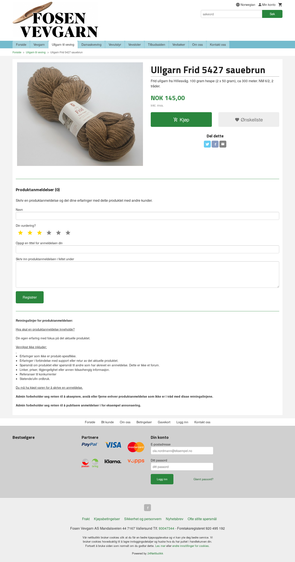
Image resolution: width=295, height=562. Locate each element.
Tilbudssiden (156, 44)
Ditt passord (159, 460)
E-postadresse (161, 444)
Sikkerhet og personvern (143, 518)
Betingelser (144, 422)
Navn (19, 209)
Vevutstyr (115, 44)
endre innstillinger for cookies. (191, 546)
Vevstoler (134, 44)
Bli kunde (107, 422)
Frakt (86, 518)
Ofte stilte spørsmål (202, 518)
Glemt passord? (203, 479)
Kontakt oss (218, 44)
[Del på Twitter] (207, 144)
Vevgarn (39, 44)
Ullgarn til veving (63, 44)
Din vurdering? (26, 225)
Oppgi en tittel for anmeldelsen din (39, 243)
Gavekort (164, 422)
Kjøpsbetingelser (107, 518)
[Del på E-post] (222, 144)
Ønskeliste (251, 119)
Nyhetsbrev (174, 518)
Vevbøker (178, 44)
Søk (272, 14)
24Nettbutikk (155, 553)
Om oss (197, 44)
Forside (21, 44)
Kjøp (184, 119)
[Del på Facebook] (215, 144)
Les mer (160, 546)
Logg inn (182, 422)
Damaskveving (91, 44)
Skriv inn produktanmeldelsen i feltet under (45, 259)
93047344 (166, 528)
